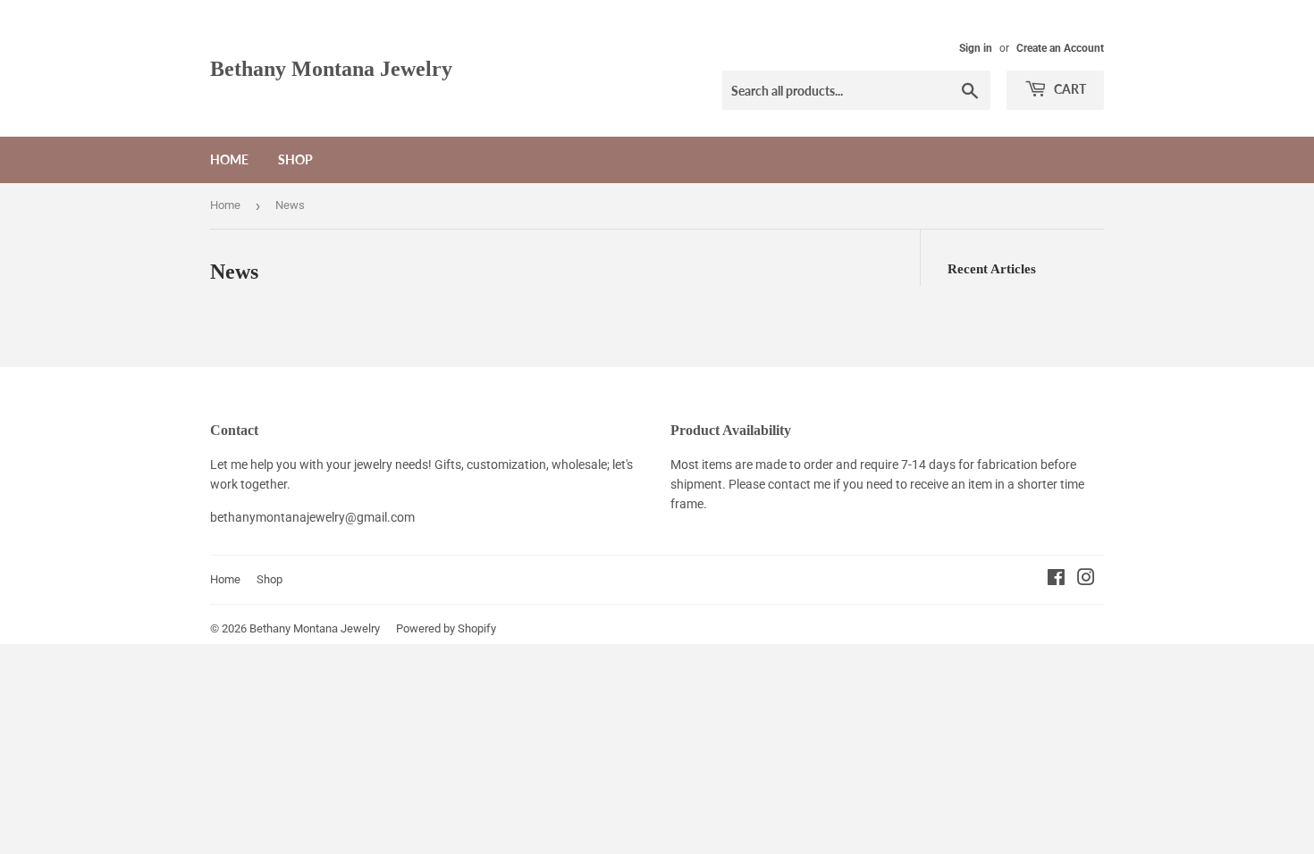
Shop (295, 159)
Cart (1068, 88)
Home (229, 159)
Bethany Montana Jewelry (331, 68)
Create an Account (1060, 48)
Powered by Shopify (446, 628)
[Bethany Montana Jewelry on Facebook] (1056, 580)
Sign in (975, 48)
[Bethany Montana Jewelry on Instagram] (1086, 580)
